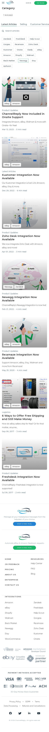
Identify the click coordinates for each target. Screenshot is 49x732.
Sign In (28, 3)
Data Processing (11, 706)
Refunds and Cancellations (33, 706)
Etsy (7, 633)
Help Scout (39, 613)
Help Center (36, 563)
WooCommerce (12, 639)
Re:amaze (38, 623)
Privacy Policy (15, 702)
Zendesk (38, 602)
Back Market (11, 623)
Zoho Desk (39, 628)
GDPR (27, 702)
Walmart (9, 618)
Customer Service (39, 24)
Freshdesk (38, 607)
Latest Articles (9, 24)
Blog (33, 573)
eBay (7, 607)
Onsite (37, 639)
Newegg (9, 628)
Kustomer (38, 633)
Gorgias (37, 618)
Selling (23, 24)
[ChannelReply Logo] (10, 2)
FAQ (33, 568)
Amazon (9, 602)
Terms (37, 702)
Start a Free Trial (24, 524)
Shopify (8, 613)
